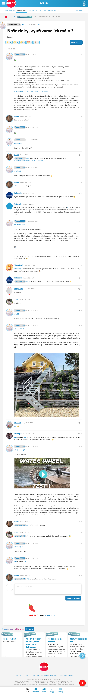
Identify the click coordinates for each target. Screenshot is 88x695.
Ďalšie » (39, 25)
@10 (28, 281)
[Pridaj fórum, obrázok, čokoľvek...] (82, 683)
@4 (27, 158)
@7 (15, 426)
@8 (23, 225)
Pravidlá (66, 675)
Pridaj (73, 598)
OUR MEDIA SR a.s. (46, 679)
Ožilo (42, 10)
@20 (21, 547)
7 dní (53, 615)
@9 (24, 450)
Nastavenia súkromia (49, 675)
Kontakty (36, 675)
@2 (21, 143)
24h (42, 615)
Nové (11, 10)
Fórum (44, 3)
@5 (21, 171)
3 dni (47, 615)
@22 (28, 579)
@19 (28, 525)
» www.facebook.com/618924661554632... (29, 161)
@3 (68, 207)
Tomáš (30, 683)
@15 (28, 536)
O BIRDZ (27, 675)
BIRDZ (6, 17)
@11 (15, 437)
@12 (24, 329)
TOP (32, 10)
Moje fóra (52, 10)
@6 (15, 186)
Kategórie (21, 10)
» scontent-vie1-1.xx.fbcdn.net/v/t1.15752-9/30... (31, 92)
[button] (80, 655)
